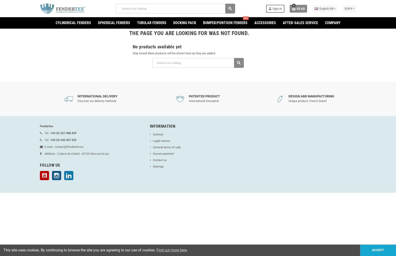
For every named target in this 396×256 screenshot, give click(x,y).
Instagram (56, 175)
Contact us (160, 160)
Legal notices (161, 141)
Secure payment (163, 153)
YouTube (44, 175)
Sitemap (158, 166)
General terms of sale (167, 147)
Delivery (158, 134)
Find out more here (172, 250)
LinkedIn (68, 175)
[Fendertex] (62, 8)
